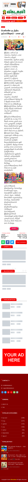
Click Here (15, 21)
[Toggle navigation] (3, 18)
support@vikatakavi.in (8, 388)
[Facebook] (2, 392)
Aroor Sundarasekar (14, 450)
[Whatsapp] (11, 392)
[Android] (14, 392)
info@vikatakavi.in (7, 385)
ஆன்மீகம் (3, 27)
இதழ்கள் (14, 18)
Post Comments (21, 242)
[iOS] (17, 392)
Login (20, 18)
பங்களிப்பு (14, 228)
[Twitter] (5, 392)
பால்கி (11, 459)
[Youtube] (8, 392)
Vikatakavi (4, 37)
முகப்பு (8, 18)
